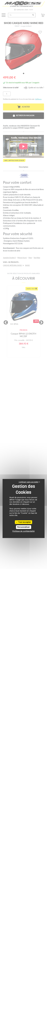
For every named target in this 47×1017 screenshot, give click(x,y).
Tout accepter (24, 522)
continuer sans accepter (28, 482)
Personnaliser (23, 527)
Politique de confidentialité (23, 531)
